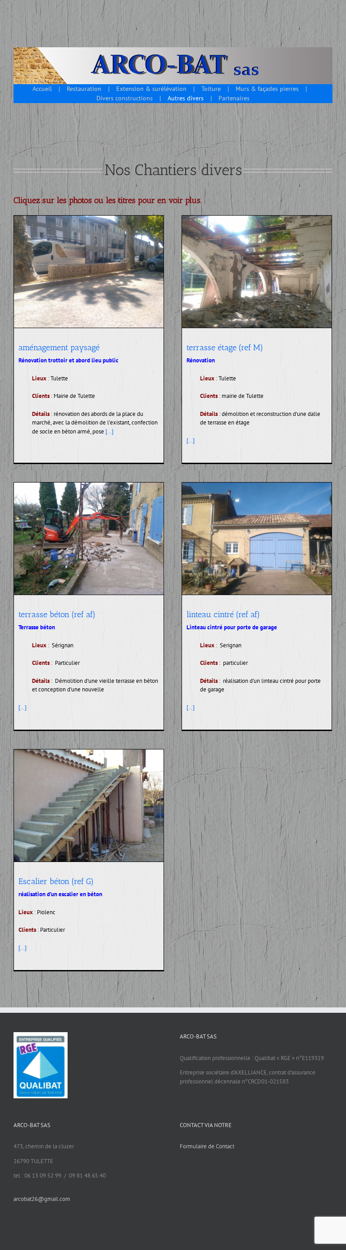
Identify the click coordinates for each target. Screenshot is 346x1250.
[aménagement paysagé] (89, 272)
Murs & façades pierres (267, 89)
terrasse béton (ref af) (57, 614)
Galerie (102, 798)
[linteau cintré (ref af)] (257, 539)
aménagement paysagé (59, 347)
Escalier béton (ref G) (75, 798)
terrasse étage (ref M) (225, 347)
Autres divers (186, 98)
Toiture (211, 89)
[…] (109, 431)
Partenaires (234, 98)
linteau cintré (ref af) (223, 614)
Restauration (84, 89)
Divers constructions (124, 98)
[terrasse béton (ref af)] (89, 539)
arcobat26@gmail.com (42, 1199)
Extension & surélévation (151, 89)
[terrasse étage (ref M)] (257, 272)
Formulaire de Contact (207, 1146)
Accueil (42, 89)
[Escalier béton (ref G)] (89, 805)
